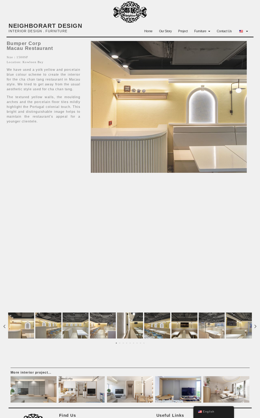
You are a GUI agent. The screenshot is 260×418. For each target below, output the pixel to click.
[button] (4, 326)
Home (148, 31)
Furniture (200, 31)
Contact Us (224, 31)
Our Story (165, 31)
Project (183, 31)
